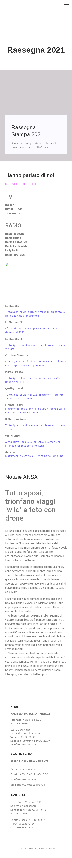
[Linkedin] (43, 842)
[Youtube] (36, 842)
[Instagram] (29, 842)
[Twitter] (50, 842)
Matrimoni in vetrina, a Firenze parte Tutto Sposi (35, 455)
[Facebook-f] (22, 842)
